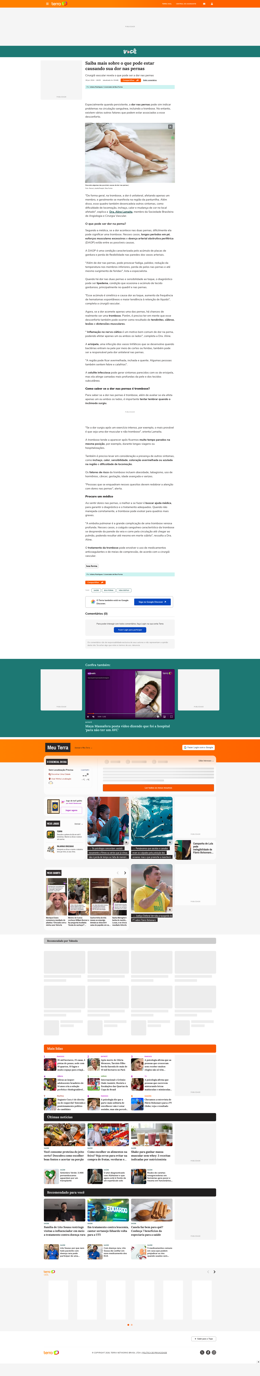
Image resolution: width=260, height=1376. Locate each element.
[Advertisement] (195, 1176)
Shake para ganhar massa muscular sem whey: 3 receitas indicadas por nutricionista (150, 1155)
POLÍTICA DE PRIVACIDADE (154, 1352)
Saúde (96, 590)
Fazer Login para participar (130, 630)
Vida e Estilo (124, 590)
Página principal (59, 4)
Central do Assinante (186, 4)
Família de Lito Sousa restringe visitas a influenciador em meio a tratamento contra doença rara (64, 1230)
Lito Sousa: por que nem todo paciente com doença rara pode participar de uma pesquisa (72, 1252)
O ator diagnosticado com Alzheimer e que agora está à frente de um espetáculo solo (115, 1177)
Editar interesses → (206, 760)
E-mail (204, 4)
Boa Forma (108, 590)
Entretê (88, 722)
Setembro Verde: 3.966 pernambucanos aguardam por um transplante (72, 1177)
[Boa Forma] (91, 566)
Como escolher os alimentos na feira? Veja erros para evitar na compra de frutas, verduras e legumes (107, 1155)
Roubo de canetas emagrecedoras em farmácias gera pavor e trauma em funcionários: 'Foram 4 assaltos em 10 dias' (159, 1177)
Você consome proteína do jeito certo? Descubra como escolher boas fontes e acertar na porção (64, 1155)
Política (60, 1096)
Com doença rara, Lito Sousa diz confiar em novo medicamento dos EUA (115, 1252)
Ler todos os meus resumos (158, 787)
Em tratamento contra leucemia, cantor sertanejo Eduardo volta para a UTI (108, 1230)
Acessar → (79, 823)
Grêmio (104, 1076)
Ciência (60, 1076)
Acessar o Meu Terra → (83, 747)
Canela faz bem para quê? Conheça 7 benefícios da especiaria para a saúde (147, 1230)
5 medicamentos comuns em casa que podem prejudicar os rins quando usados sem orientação (159, 1252)
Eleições (148, 1096)
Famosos (60, 1057)
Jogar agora (71, 810)
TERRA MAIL (167, 4)
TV (146, 1076)
